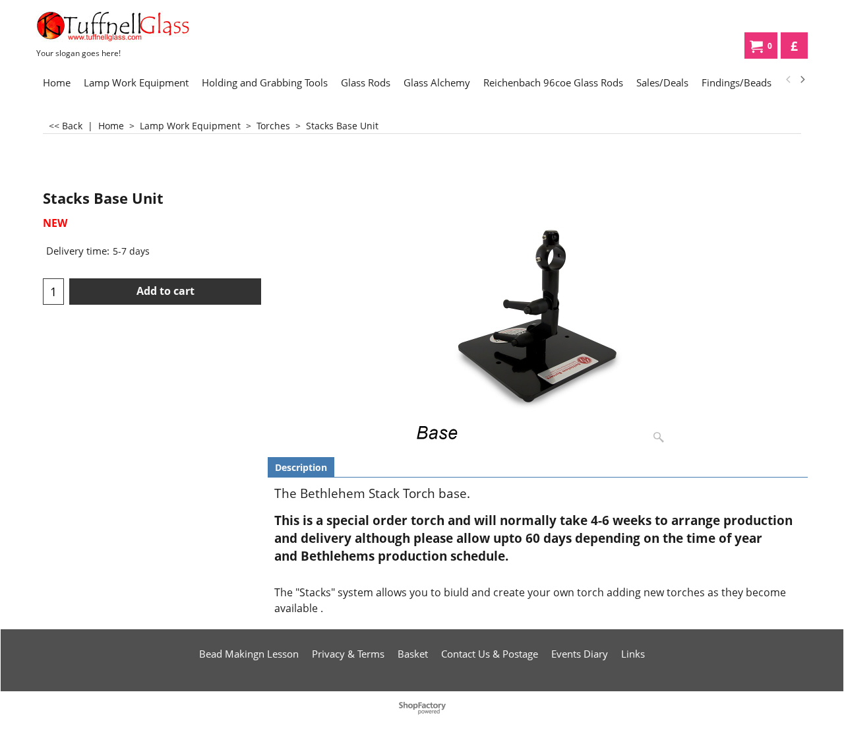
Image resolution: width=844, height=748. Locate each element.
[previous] (789, 80)
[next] (802, 80)
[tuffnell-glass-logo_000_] (135, 26)
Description (301, 467)
